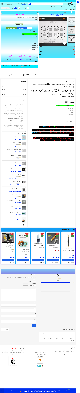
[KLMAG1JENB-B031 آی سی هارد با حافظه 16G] (24, 169)
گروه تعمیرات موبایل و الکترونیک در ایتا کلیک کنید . (65, 1)
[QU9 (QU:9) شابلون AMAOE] (24, 157)
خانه (70, 12)
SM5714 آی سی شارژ (16, 188)
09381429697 (9, 4)
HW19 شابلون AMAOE (16, 142)
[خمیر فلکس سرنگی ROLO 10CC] (24, 213)
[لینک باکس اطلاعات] (70, 4)
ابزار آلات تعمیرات (71, 252)
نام (35, 313)
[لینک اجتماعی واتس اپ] (40, 366)
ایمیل (35, 319)
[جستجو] (29, 4)
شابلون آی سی (65, 12)
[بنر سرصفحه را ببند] (1, 1)
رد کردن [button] (2, 390)
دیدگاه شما (33, 288)
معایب (35, 308)
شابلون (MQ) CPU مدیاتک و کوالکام (49, 12)
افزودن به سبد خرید (21, 28)
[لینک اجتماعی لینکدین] (3, 75)
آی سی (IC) (12, 248)
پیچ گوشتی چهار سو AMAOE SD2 (14, 206)
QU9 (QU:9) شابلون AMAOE (15, 155)
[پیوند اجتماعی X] (6, 75)
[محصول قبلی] (74, 12)
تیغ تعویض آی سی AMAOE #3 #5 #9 (13, 200)
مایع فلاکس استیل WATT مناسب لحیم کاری (39, 246)
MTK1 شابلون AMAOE (16, 136)
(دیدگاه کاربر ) (17, 67)
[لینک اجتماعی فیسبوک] (8, 75)
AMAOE (59, 12)
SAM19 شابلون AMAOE (16, 162)
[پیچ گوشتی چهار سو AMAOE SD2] (24, 208)
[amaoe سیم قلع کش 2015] (24, 220)
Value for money (32, 281)
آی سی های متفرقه (5, 248)
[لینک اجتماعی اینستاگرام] (42, 366)
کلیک (43, 127)
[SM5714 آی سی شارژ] (24, 189)
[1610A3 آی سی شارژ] (24, 183)
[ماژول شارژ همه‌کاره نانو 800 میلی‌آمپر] (24, 196)
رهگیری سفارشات (5, 8)
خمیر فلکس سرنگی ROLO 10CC (15, 212)
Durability (34, 283)
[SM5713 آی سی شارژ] (24, 176)
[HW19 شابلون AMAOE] (24, 144)
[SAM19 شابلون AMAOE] (24, 163)
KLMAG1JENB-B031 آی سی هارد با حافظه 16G (11, 168)
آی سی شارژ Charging (10, 246)
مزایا (35, 302)
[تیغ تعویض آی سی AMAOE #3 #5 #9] (24, 202)
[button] (68, 260)
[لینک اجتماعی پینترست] (5, 75)
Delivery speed (33, 285)
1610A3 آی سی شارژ (17, 181)
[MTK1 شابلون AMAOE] (24, 137)
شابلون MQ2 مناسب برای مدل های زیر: (15, 118)
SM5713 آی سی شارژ (16, 174)
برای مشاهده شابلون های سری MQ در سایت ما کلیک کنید (13, 121)
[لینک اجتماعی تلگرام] (2, 75)
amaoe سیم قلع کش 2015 (15, 217)
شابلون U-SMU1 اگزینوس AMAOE (14, 149)
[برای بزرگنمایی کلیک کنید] (64, 43)
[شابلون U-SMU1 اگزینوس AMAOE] (24, 151)
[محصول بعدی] (72, 12)
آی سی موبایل (11, 245)
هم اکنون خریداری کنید (11, 28)
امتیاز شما (34, 280)
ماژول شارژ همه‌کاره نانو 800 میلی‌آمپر (13, 194)
